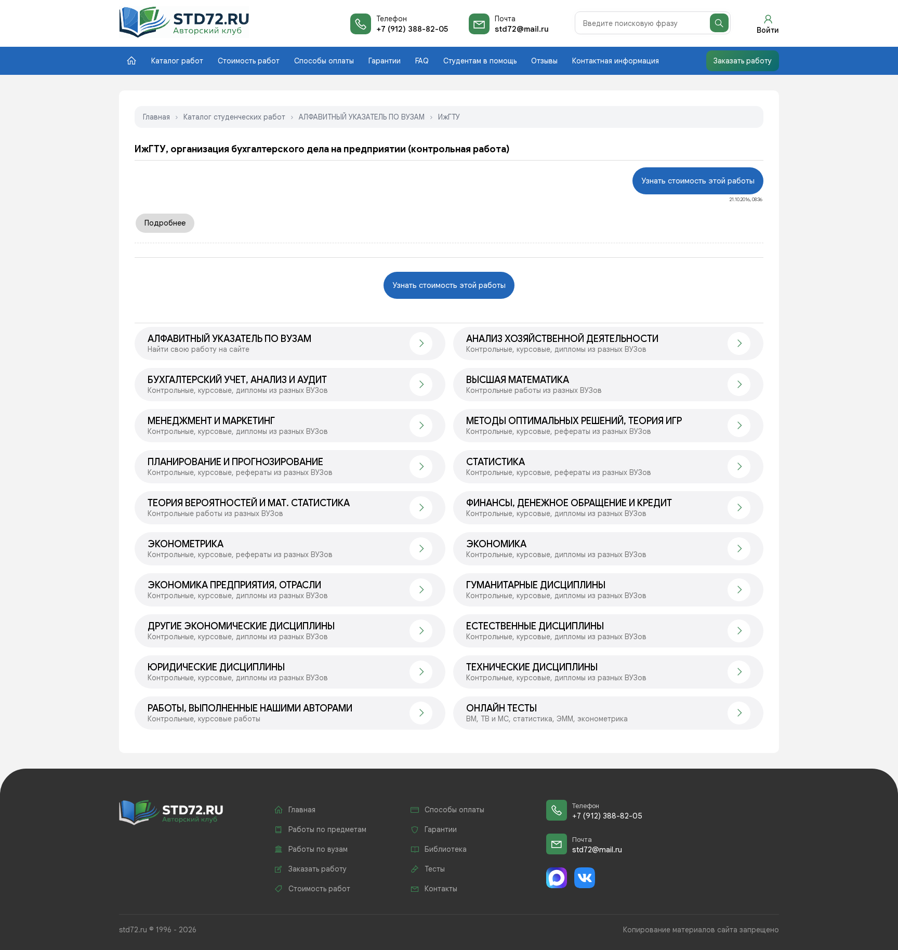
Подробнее (165, 223)
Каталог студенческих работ (234, 117)
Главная (156, 117)
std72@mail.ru (522, 29)
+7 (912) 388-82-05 (412, 29)
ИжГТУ (449, 117)
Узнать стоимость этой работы (698, 181)
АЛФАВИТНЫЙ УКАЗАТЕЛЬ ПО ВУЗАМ (362, 117)
